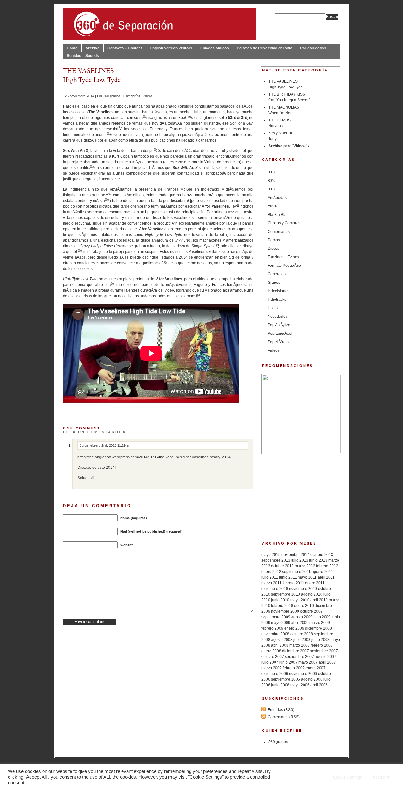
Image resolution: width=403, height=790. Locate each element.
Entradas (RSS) (281, 710)
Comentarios (279, 231)
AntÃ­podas (277, 197)
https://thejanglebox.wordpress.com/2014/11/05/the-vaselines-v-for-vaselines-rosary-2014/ (154, 457)
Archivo (92, 48)
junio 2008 (320, 639)
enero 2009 (294, 628)
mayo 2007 (308, 662)
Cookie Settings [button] (347, 777)
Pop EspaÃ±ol (280, 333)
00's (271, 172)
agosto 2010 (311, 594)
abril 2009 (300, 622)
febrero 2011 (293, 583)
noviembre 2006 (303, 673)
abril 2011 (326, 577)
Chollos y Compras (284, 223)
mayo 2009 (280, 622)
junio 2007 (288, 662)
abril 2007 (327, 662)
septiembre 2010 (285, 594)
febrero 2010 (282, 605)
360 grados (112, 96)
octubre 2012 (282, 566)
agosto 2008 (281, 639)
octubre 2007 (272, 656)
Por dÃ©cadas (313, 48)
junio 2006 (280, 685)
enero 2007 (316, 668)
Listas (273, 308)
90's (271, 189)
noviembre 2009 (285, 611)
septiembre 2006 (285, 679)
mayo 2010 (299, 600)
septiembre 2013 (275, 560)
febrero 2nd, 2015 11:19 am (110, 445)
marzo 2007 (271, 668)
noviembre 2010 (303, 588)
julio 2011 (269, 577)
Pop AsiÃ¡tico (279, 325)
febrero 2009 (272, 628)
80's (271, 180)
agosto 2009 (302, 617)
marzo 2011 (271, 583)
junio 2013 (318, 560)
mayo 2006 (299, 685)
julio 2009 (322, 617)
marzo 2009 (319, 622)
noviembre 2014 (295, 554)
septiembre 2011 (296, 571)
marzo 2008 (299, 645)
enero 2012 (271, 571)
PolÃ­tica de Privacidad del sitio (264, 48)
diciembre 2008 (318, 628)
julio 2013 (299, 560)
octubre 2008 (301, 634)
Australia (275, 206)
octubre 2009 (311, 611)
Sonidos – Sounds (83, 55)
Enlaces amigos (214, 48)
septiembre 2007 (299, 656)
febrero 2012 (327, 566)
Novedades (277, 316)
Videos (147, 96)
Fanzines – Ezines (283, 257)
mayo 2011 (307, 577)
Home (72, 48)
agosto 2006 (311, 679)
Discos (273, 248)
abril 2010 (319, 600)
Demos (274, 240)
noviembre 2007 (324, 651)
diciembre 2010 (274, 588)
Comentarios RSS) (284, 717)
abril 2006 (319, 685)
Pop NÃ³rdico (279, 342)
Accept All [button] (382, 777)
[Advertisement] (300, 493)
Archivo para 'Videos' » (289, 146)
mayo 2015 (271, 554)
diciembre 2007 (295, 651)
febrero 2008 (322, 645)
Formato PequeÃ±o (284, 265)
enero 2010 (304, 605)
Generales (277, 274)
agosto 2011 (322, 571)
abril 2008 (279, 645)
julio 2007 (269, 662)
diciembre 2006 (274, 673)
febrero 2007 (294, 668)
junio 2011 (288, 577)
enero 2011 (315, 583)
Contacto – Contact (124, 48)
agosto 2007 (325, 656)
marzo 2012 (305, 566)
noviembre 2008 (275, 634)
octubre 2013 (321, 554)
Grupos (274, 282)
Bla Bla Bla (277, 214)
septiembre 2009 (275, 617)
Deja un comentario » (94, 432)
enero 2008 (271, 651)
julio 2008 (301, 639)
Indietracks (277, 299)
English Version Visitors (171, 48)
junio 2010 (280, 600)
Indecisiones (278, 291)
